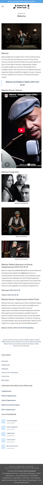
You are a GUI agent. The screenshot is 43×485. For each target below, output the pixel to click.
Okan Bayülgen (12, 420)
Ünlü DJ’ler (5, 376)
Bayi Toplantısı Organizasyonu (27, 480)
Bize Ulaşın (5, 380)
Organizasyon (6, 391)
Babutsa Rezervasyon (10, 344)
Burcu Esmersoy (12, 446)
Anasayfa (5, 361)
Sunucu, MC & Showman (10, 372)
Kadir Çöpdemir (12, 427)
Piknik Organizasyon (9, 396)
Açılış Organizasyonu (22, 475)
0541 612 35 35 (15, 290)
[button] (3, 6)
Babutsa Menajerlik (35, 341)
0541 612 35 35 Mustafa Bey (24, 328)
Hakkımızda (6, 365)
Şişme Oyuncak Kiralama (11, 405)
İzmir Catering (35, 478)
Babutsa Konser (11, 341)
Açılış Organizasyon (9, 400)
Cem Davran (11, 439)
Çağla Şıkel (10, 433)
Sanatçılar (21, 13)
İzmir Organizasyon (8, 409)
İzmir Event (26, 478)
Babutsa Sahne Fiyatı (23, 344)
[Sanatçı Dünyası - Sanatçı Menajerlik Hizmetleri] (21, 6)
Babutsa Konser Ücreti (22, 341)
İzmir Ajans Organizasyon (28, 473)
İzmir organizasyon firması (10, 473)
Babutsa (27, 339)
